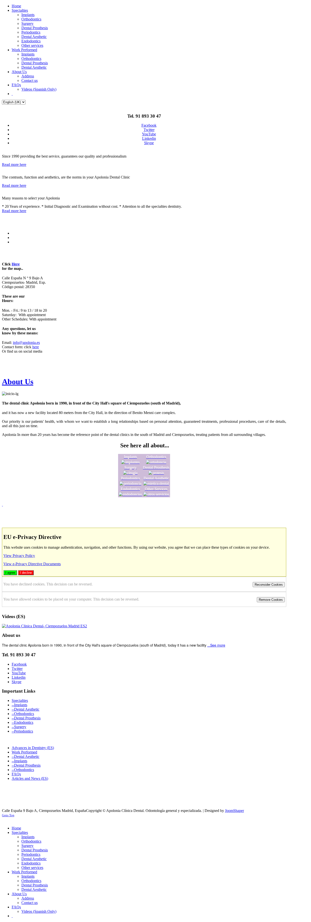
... (208, 645)
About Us (17, 381)
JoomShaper (234, 811)
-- (13, 709)
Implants (20, 761)
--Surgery (19, 727)
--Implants (19, 705)
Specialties (20, 700)
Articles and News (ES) (30, 778)
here (35, 347)
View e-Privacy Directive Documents (32, 564)
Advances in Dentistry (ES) (33, 748)
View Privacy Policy (19, 556)
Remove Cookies (271, 600)
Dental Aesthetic (26, 709)
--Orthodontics (23, 714)
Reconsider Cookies (269, 584)
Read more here (14, 164)
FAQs (16, 774)
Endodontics (23, 722)
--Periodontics (22, 731)
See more (217, 645)
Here (16, 264)
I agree (10, 572)
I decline (26, 572)
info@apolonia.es (26, 342)
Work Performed (24, 752)
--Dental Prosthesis (26, 718)
